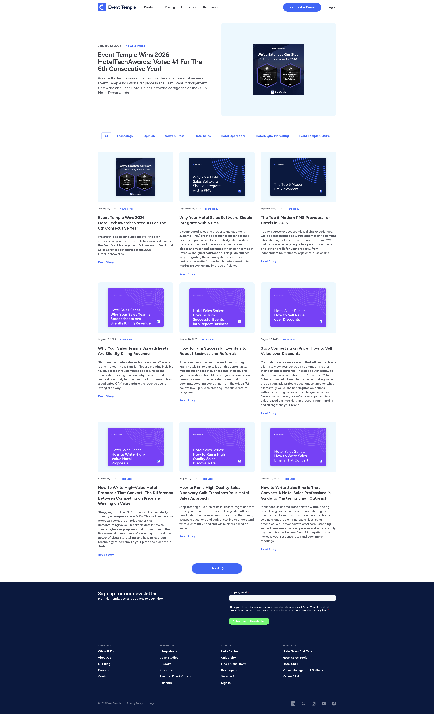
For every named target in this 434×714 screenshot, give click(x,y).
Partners (166, 683)
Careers (104, 670)
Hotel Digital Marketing (272, 136)
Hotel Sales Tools (295, 657)
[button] (151, 7)
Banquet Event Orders (175, 676)
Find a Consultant (233, 664)
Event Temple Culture (314, 136)
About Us (104, 657)
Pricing (170, 7)
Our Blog (104, 664)
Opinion (149, 136)
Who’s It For (106, 651)
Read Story (106, 262)
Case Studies (169, 657)
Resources (167, 670)
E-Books (165, 664)
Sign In (226, 683)
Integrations (168, 651)
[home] (117, 7)
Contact (104, 676)
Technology (124, 136)
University (228, 657)
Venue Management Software (304, 670)
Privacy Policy (135, 703)
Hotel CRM (290, 664)
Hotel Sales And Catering (300, 651)
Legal (152, 703)
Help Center (229, 651)
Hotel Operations (233, 136)
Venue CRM (291, 676)
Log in (331, 7)
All (106, 136)
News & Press (135, 46)
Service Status (231, 676)
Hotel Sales (203, 136)
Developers (229, 670)
